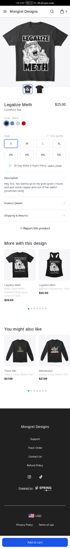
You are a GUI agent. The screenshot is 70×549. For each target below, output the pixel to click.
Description (11, 178)
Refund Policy (35, 465)
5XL (59, 154)
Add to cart (35, 542)
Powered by (26, 488)
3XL (27, 154)
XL (59, 143)
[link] (19, 264)
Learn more (55, 165)
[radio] (11, 143)
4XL (43, 154)
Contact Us (35, 456)
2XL (11, 154)
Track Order (35, 447)
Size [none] (7, 136)
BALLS (29, 2)
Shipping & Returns (16, 215)
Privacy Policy (24, 524)
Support (35, 438)
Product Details (13, 203)
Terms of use (46, 524)
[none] (54, 136)
